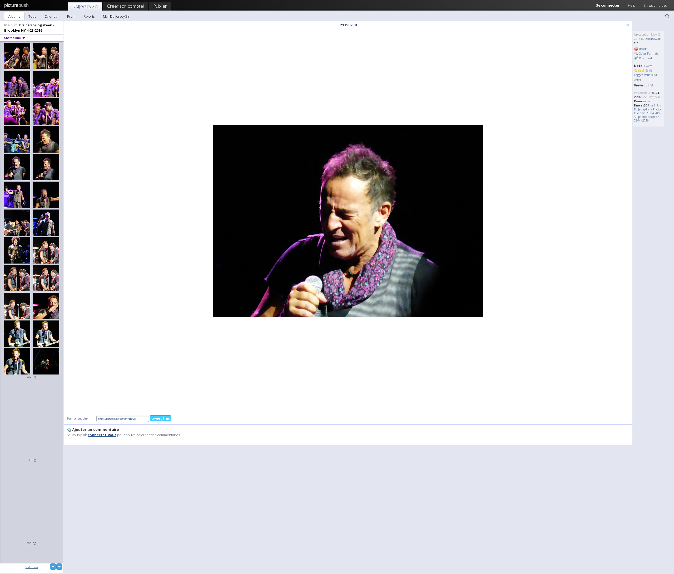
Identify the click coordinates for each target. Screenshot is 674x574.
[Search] (667, 16)
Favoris (89, 16)
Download (645, 58)
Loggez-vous (642, 75)
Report (642, 49)
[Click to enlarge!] (348, 221)
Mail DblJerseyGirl (116, 16)
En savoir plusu (655, 5)
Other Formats (648, 53)
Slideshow (32, 567)
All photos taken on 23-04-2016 (646, 118)
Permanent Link (77, 418)
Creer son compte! (125, 6)
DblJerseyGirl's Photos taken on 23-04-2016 (648, 111)
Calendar (51, 16)
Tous (32, 16)
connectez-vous (102, 434)
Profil (71, 16)
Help (631, 5)
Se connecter (608, 5)
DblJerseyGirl (85, 6)
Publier (160, 6)
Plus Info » (654, 105)
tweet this (160, 418)
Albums (14, 16)
